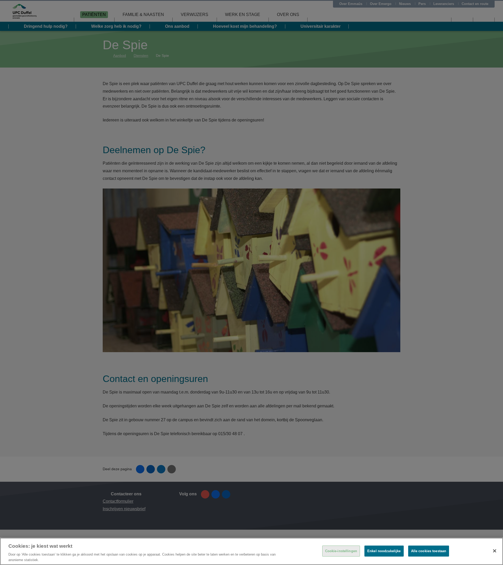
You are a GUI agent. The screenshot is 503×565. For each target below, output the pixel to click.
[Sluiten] (494, 551)
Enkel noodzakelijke (384, 551)
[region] (251, 551)
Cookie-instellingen (341, 551)
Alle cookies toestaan (428, 551)
